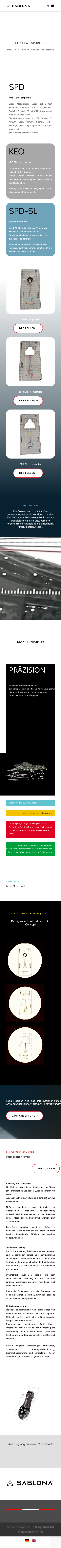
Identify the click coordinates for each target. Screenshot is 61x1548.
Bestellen (27, 328)
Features (45, 1168)
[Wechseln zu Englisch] (34, 1540)
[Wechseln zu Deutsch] (26, 1540)
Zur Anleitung (24, 1115)
